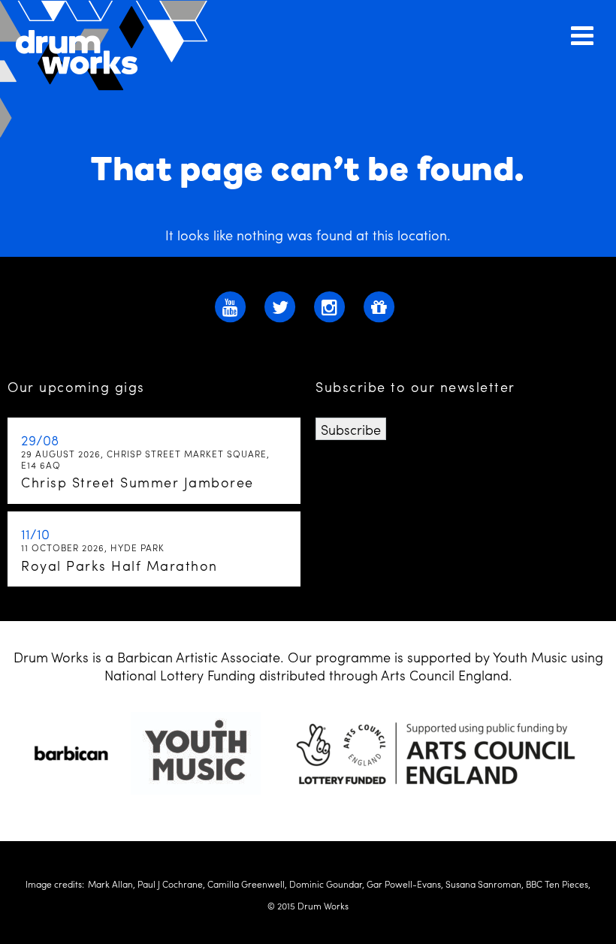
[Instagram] (330, 305)
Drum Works (112, 69)
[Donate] (379, 305)
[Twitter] (280, 305)
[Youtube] (231, 305)
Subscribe (351, 429)
